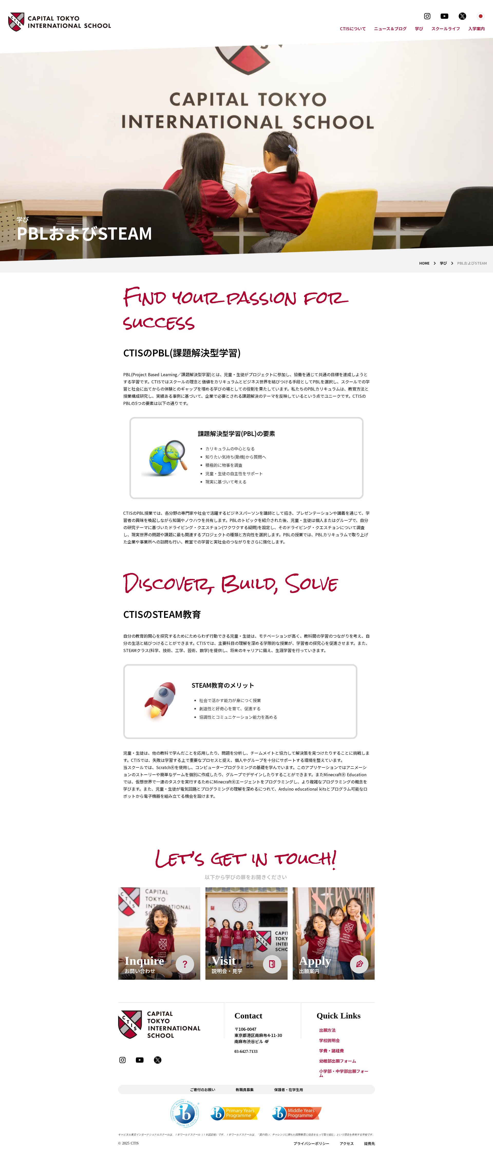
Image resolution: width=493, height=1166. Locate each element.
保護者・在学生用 (288, 1089)
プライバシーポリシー (311, 1143)
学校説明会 (329, 1040)
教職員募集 (245, 1089)
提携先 (369, 1143)
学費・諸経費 (331, 1050)
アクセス (347, 1143)
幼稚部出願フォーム (337, 1061)
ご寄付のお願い (202, 1089)
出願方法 (327, 1030)
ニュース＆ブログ (390, 28)
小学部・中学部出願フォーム (343, 1073)
